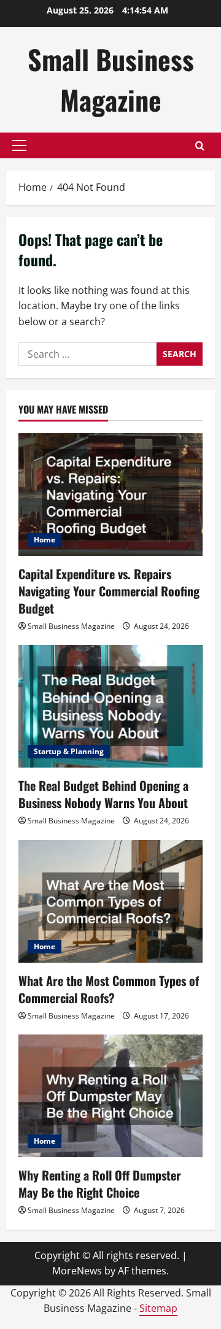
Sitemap (158, 1308)
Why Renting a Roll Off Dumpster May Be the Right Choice (99, 1183)
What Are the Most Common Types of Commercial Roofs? (108, 989)
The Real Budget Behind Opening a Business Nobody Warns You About (103, 794)
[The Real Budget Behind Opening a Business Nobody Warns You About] (110, 706)
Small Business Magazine (111, 79)
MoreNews (77, 1270)
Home (44, 539)
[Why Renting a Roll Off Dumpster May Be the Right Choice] (110, 1095)
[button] (19, 145)
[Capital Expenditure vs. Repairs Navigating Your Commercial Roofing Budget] (110, 494)
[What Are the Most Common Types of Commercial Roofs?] (110, 901)
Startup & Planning (69, 751)
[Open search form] (199, 146)
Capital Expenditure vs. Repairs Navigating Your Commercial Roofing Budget (109, 590)
